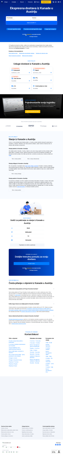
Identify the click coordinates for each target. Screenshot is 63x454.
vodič (10, 155)
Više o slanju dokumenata (33, 158)
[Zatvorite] (30, 19)
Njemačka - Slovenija (34, 354)
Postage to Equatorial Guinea (15, 360)
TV (28, 236)
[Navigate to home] (2, 2)
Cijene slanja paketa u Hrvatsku (49, 428)
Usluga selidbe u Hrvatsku (48, 430)
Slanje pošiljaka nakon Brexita (48, 435)
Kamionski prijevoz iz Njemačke (49, 432)
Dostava (34, 17)
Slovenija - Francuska (35, 352)
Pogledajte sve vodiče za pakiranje (27, 244)
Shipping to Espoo (13, 365)
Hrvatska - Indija (49, 367)
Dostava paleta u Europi (5, 434)
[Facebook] (55, 445)
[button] (31, 20)
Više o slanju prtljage (16, 173)
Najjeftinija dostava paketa (27, 432)
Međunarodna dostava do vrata (7, 432)
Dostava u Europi (4, 428)
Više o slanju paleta (16, 190)
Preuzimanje (9, 17)
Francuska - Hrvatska (35, 342)
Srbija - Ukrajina (33, 350)
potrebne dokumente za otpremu (28, 311)
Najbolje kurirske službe (47, 434)
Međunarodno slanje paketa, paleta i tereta (9, 430)
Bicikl (28, 228)
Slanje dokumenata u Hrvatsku (28, 434)
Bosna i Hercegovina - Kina (49, 370)
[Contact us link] (53, 2)
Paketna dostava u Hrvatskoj (27, 428)
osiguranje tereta (21, 186)
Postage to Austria (13, 358)
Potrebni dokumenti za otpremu (16, 319)
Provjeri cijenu (31, 263)
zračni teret (17, 295)
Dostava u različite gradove (27, 430)
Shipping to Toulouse (13, 362)
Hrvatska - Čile (49, 358)
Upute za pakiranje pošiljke (27, 435)
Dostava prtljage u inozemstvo (7, 435)
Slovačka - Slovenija (34, 363)
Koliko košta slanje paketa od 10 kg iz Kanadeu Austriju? (23, 288)
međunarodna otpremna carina (19, 323)
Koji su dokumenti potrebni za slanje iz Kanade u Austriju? (24, 316)
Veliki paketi (28, 232)
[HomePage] (31, 442)
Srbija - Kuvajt (49, 342)
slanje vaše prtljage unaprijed (31, 166)
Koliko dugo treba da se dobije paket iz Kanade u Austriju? (24, 303)
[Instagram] (57, 445)
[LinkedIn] (60, 445)
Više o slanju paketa (16, 158)
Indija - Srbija (48, 356)
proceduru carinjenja (48, 310)
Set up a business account (33, 111)
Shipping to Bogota (13, 363)
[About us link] (56, 2)
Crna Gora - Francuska (35, 341)
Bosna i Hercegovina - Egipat (49, 353)
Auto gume (28, 240)
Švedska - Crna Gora (34, 348)
